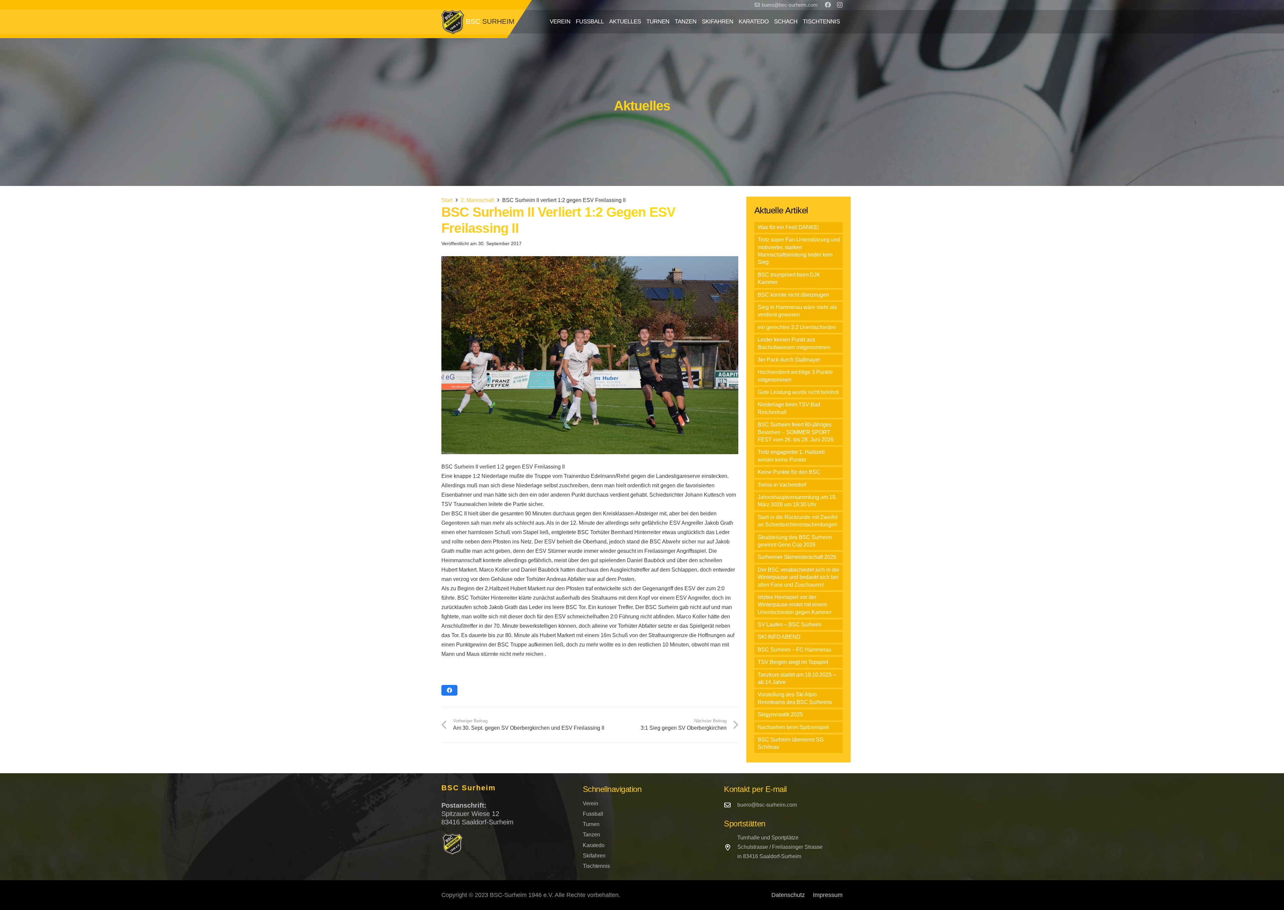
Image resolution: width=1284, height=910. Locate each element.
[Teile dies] (449, 690)
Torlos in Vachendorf (782, 485)
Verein (590, 803)
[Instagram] (840, 5)
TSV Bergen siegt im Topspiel (793, 662)
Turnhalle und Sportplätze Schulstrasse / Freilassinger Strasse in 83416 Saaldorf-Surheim (780, 847)
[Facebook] (828, 5)
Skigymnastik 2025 (780, 714)
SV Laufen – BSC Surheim (789, 624)
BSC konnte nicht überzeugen (793, 295)
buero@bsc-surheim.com (767, 805)
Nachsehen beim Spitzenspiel (793, 727)
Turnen (591, 824)
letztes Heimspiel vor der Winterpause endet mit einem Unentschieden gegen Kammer (795, 604)
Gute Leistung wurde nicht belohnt (798, 392)
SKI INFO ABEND (779, 637)
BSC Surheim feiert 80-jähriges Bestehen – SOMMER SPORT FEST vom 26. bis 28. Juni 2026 (796, 432)
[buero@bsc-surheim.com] (730, 805)
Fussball (593, 814)
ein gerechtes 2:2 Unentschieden (797, 327)
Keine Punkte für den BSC (789, 472)
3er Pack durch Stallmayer (789, 360)
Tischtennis (596, 866)
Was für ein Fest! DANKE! (788, 227)
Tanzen (591, 834)
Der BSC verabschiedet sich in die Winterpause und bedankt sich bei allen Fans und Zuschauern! (798, 577)
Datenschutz (788, 895)
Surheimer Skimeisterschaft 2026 (797, 557)
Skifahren (594, 855)
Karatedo (594, 845)
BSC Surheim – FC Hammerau (794, 649)
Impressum (828, 895)
